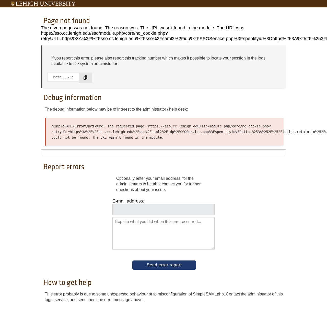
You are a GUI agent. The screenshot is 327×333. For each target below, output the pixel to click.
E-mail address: (128, 201)
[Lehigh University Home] (43, 4)
